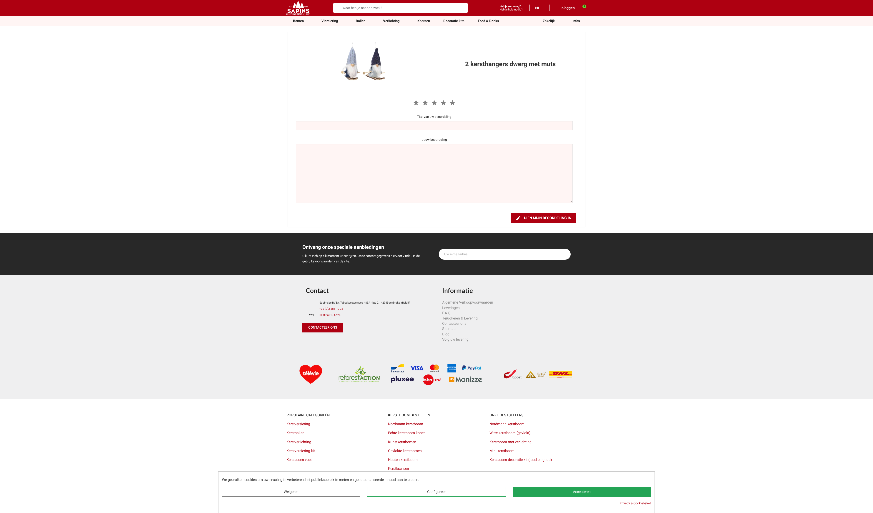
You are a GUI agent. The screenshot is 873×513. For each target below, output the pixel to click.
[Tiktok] (347, 341)
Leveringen (451, 308)
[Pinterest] (317, 341)
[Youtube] (337, 341)
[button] (549, 21)
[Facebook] (306, 341)
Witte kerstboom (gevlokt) (510, 433)
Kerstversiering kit (300, 451)
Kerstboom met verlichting (510, 442)
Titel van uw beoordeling (434, 116)
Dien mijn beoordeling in (543, 218)
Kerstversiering (298, 424)
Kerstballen (295, 433)
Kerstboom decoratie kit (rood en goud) (520, 460)
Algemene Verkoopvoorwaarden (467, 302)
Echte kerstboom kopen (407, 433)
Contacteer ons (454, 323)
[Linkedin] (358, 341)
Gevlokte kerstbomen (405, 451)
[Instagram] (327, 341)
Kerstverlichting (298, 442)
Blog (445, 334)
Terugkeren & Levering (460, 318)
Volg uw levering (455, 339)
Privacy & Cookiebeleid (635, 503)
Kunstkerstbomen (402, 442)
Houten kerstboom (403, 460)
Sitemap (449, 329)
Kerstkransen (398, 468)
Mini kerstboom (501, 451)
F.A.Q (446, 313)
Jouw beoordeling (434, 139)
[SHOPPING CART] (581, 7)
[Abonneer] (565, 254)
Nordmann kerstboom (405, 424)
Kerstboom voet (299, 460)
